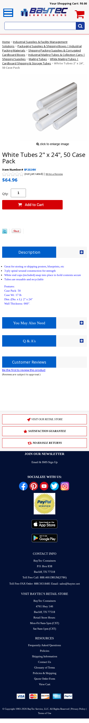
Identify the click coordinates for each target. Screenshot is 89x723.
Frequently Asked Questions (44, 645)
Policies (44, 650)
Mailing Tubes (38, 59)
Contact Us (44, 662)
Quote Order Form (44, 678)
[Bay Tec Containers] (44, 18)
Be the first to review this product (23, 370)
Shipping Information (44, 656)
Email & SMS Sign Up (45, 462)
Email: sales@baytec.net (65, 583)
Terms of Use (44, 713)
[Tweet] (4, 233)
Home (6, 42)
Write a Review (54, 174)
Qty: (5, 193)
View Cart (44, 684)
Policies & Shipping (44, 673)
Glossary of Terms (44, 667)
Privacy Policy (78, 709)
